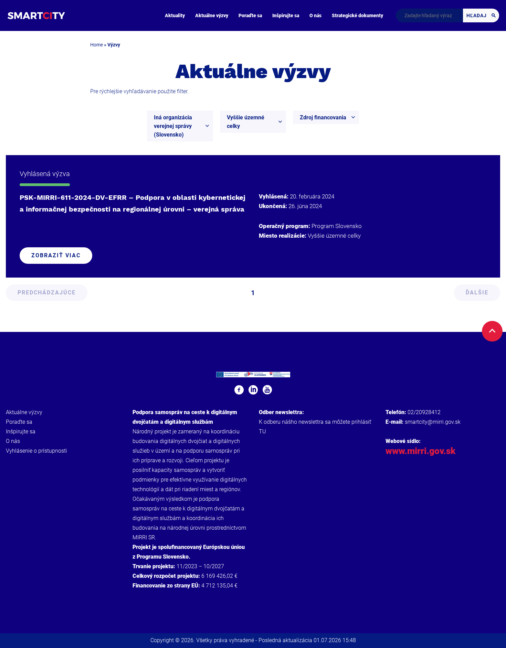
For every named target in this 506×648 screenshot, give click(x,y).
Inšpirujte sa (285, 15)
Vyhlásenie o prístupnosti (36, 450)
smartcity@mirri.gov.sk (433, 422)
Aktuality (175, 15)
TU (262, 431)
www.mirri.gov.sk (420, 451)
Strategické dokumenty (357, 15)
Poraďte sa (250, 15)
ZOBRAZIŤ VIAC (56, 255)
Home (96, 44)
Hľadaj (477, 15)
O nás (315, 15)
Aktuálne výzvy (211, 15)
